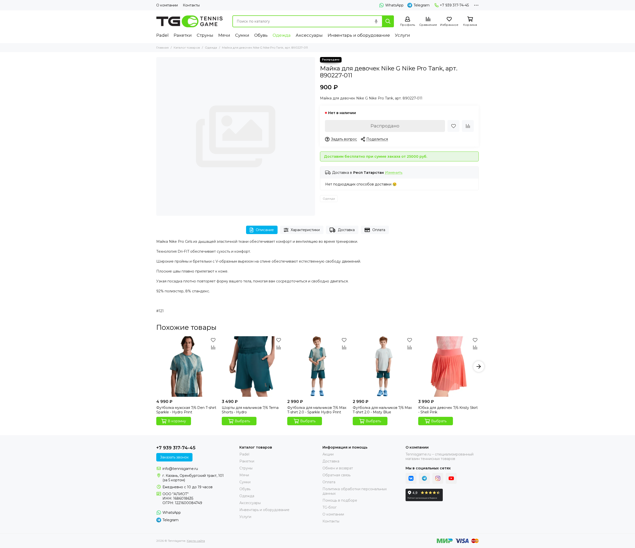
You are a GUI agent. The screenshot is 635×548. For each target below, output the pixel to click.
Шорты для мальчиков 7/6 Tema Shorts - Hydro (250, 409)
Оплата (378, 230)
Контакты (191, 5)
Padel (162, 35)
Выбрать (242, 421)
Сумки (242, 35)
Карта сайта (196, 541)
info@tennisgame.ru (180, 468)
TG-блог (329, 507)
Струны (205, 35)
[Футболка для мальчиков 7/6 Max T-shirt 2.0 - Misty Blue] (383, 366)
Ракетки (183, 35)
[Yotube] (451, 478)
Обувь (261, 35)
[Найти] (388, 21)
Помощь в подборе (339, 500)
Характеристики (305, 230)
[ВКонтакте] (411, 478)
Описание (265, 230)
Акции (328, 454)
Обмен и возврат (337, 468)
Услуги (402, 35)
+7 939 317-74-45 (454, 5)
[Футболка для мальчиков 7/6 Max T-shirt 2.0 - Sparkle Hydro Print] (317, 366)
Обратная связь (336, 475)
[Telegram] (424, 478)
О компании (167, 5)
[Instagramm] (437, 478)
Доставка (346, 230)
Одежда (282, 35)
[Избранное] (453, 126)
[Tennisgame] (189, 21)
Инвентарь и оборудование (359, 35)
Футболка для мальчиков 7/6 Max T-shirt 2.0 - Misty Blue (382, 409)
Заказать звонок (174, 457)
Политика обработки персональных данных (354, 491)
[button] (156, 366)
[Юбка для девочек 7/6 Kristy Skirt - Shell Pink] (448, 366)
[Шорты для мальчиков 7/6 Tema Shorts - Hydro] (252, 366)
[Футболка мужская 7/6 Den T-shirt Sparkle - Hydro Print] (186, 366)
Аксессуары (309, 35)
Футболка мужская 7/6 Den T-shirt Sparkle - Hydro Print (186, 409)
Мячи (224, 35)
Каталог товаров (187, 47)
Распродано (385, 126)
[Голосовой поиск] (376, 21)
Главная (162, 47)
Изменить (393, 173)
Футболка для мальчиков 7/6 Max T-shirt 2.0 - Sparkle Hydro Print (316, 409)
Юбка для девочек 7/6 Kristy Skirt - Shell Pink (448, 409)
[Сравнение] (468, 126)
